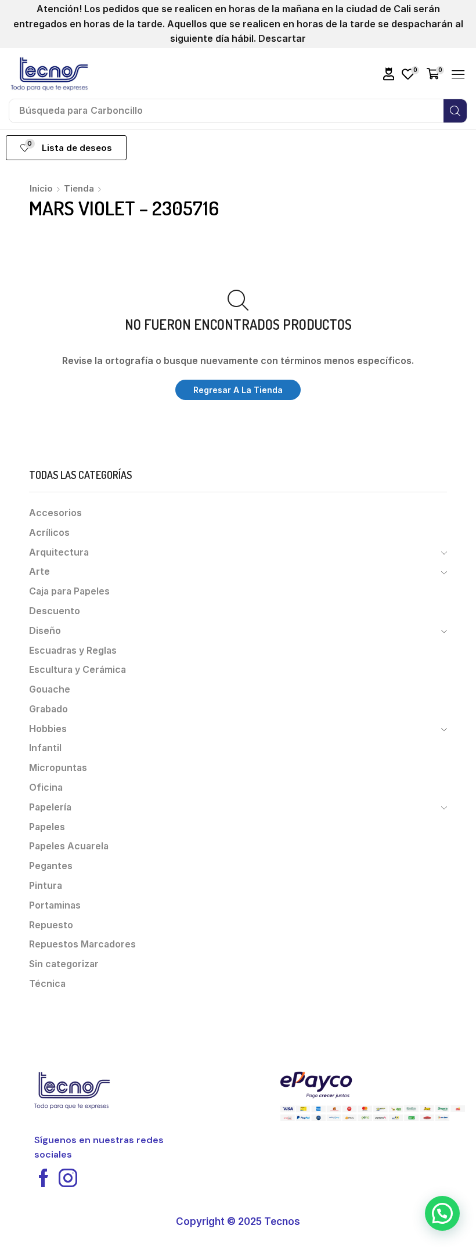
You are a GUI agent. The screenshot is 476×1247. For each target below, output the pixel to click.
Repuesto (51, 925)
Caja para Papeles (69, 591)
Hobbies (48, 728)
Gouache (49, 689)
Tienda (79, 188)
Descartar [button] (282, 38)
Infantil (45, 748)
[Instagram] (68, 1178)
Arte (39, 571)
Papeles (47, 826)
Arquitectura (59, 552)
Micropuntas (58, 767)
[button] (389, 74)
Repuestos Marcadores (82, 944)
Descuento (54, 611)
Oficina (46, 787)
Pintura (45, 885)
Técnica (47, 983)
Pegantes (51, 865)
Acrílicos (49, 532)
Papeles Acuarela (69, 846)
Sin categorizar (64, 964)
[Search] (455, 110)
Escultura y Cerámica (77, 669)
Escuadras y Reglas (73, 650)
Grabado (48, 709)
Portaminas (55, 905)
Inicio (41, 188)
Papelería (50, 807)
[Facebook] (43, 1178)
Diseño (45, 630)
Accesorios (55, 512)
